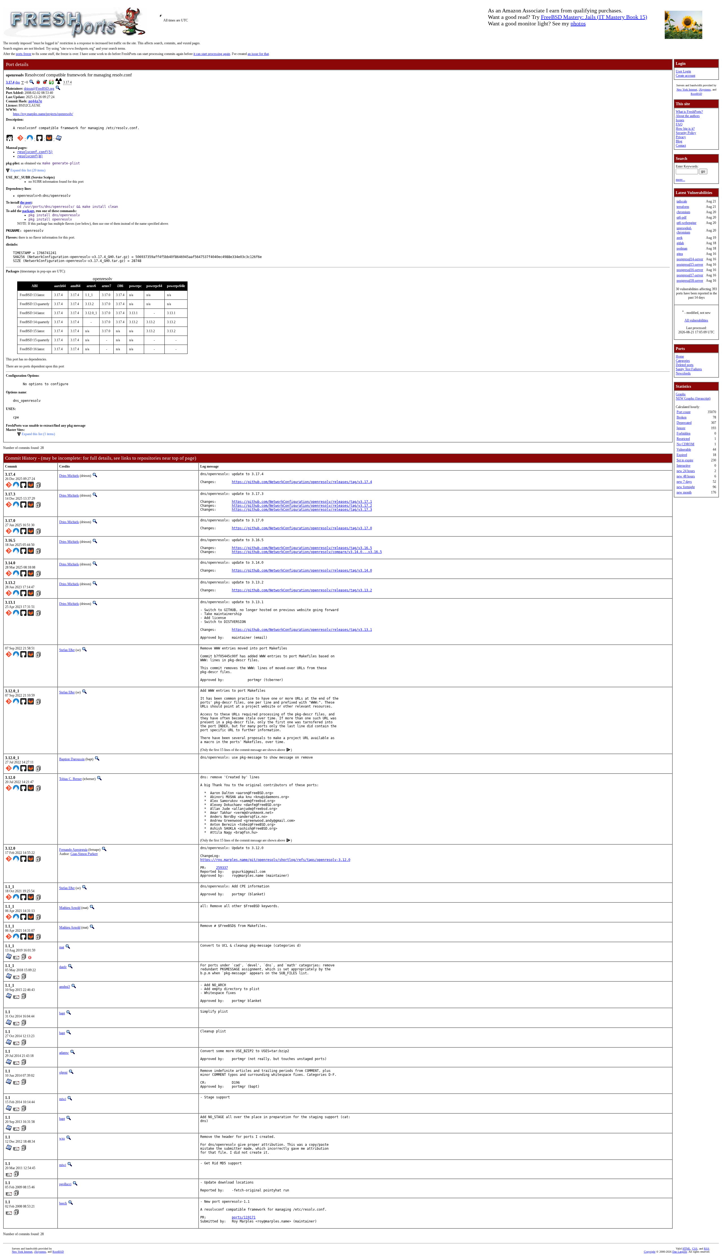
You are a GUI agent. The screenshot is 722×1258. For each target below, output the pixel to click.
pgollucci (65, 1184)
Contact (681, 145)
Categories (683, 361)
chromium (683, 212)
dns (17, 82)
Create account (685, 76)
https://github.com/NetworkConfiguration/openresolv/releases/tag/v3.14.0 (302, 570)
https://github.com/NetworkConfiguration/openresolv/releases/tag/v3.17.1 (302, 502)
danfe (63, 967)
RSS (706, 1248)
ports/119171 (244, 1217)
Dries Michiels (69, 476)
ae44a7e (35, 101)
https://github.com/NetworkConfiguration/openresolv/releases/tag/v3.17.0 (302, 528)
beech (63, 1203)
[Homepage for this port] (9, 139)
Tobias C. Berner (70, 779)
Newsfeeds (683, 373)
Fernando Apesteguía (73, 850)
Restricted (683, 439)
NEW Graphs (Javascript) (693, 398)
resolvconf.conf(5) (35, 152)
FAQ (679, 124)
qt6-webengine (686, 223)
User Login (683, 71)
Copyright (649, 1251)
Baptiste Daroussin (72, 759)
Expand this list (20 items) (27, 170)
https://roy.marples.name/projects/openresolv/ (43, 114)
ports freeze (23, 54)
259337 (222, 868)
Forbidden (683, 433)
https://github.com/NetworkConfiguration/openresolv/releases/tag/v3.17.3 (302, 510)
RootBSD (696, 93)
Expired (682, 455)
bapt (62, 1013)
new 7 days (684, 482)
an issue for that (258, 54)
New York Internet (687, 89)
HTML (686, 1248)
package (28, 211)
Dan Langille (679, 1251)
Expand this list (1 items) (38, 434)
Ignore (681, 428)
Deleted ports (685, 365)
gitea (680, 254)
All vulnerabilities (696, 320)
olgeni (63, 1072)
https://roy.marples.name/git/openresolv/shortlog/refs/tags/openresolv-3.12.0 (275, 860)
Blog (679, 141)
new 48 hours (686, 476)
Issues (680, 120)
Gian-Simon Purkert (84, 854)
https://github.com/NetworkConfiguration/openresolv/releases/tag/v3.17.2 (302, 506)
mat (61, 947)
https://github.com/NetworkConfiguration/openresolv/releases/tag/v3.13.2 (302, 590)
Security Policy (686, 133)
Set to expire (685, 460)
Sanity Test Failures (689, 369)
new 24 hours (686, 471)
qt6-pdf (681, 217)
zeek (680, 238)
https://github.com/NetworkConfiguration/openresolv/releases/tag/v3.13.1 (302, 630)
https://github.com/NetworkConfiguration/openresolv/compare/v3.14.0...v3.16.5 (307, 552)
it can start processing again (211, 54)
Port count (683, 412)
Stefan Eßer (67, 650)
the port (26, 202)
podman (682, 248)
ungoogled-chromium (684, 230)
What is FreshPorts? (689, 112)
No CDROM (685, 444)
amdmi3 (64, 987)
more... (680, 180)
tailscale (682, 201)
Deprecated (684, 423)
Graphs (681, 394)
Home (680, 356)
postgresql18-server (690, 281)
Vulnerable (684, 449)
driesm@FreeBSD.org (39, 89)
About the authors (688, 116)
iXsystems (705, 89)
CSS (694, 1248)
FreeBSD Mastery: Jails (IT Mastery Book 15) (594, 17)
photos (578, 23)
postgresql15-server (690, 264)
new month (684, 492)
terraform (683, 207)
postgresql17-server (690, 275)
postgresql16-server (690, 270)
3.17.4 (10, 82)
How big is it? (685, 129)
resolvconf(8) (30, 156)
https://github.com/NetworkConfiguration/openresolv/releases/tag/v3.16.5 (302, 548)
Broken (681, 417)
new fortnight (686, 487)
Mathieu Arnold (69, 908)
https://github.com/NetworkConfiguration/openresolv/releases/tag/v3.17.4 (302, 482)
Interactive (683, 466)
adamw (64, 1053)
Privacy (681, 137)
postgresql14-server (690, 259)
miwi (62, 1099)
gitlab (680, 243)
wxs (62, 1138)
